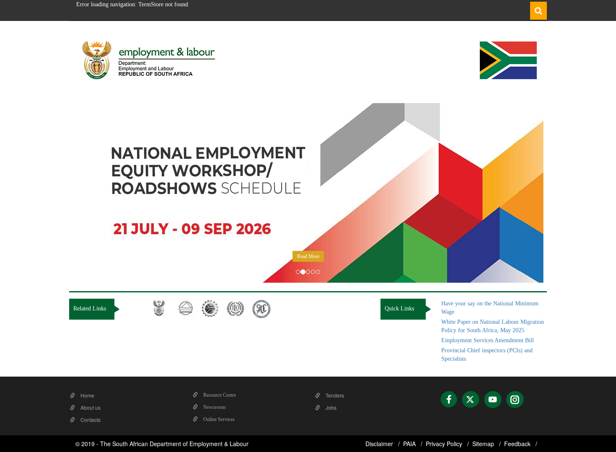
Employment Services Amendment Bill (487, 340)
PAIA (410, 443)
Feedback (518, 443)
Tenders (334, 395)
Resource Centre (219, 395)
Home (86, 395)
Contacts (90, 419)
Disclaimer (380, 443)
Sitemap (484, 443)
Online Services (218, 419)
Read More (308, 256)
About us (90, 407)
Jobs (330, 407)
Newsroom (213, 407)
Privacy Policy (445, 443)
